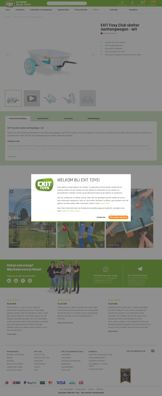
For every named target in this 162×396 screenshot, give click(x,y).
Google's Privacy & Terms (70, 211)
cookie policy (104, 203)
